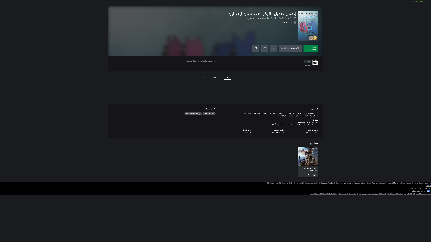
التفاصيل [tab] (228, 77)
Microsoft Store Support (402, 183)
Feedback (331, 183)
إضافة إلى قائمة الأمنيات (289, 48)
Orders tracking (425, 183)
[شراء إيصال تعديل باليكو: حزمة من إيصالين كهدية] (264, 48)
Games (428, 185)
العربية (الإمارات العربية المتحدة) (419, 188)
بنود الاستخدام (353, 193)
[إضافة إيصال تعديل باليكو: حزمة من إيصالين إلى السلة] (273, 48)
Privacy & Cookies (394, 193)
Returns (415, 183)
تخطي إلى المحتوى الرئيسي (421, 1)
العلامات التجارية (341, 193)
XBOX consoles (272, 183)
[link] (308, 162)
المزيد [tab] (203, 77)
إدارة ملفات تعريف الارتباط (369, 193)
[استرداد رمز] (255, 48)
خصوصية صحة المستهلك (422, 193)
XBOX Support (322, 183)
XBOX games (283, 183)
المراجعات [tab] (215, 77)
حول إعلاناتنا (315, 193)
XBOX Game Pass (295, 183)
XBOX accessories (309, 183)
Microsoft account (386, 183)
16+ (308, 61)
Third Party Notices (327, 193)
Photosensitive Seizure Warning (366, 183)
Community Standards (344, 183)
